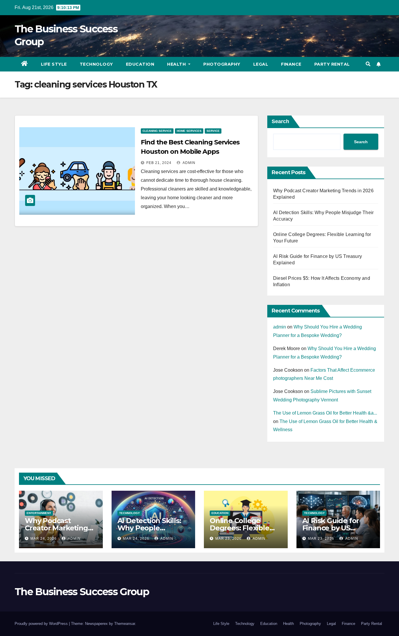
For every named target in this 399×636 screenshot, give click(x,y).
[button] (368, 64)
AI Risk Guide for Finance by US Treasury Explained (335, 527)
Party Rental (332, 64)
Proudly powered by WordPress (42, 623)
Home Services (189, 130)
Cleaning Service (157, 130)
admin (188, 163)
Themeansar (124, 623)
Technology (96, 64)
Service (213, 130)
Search (280, 121)
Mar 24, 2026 (43, 539)
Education (140, 64)
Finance (291, 64)
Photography (221, 64)
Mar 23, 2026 (228, 539)
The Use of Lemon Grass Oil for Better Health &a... (325, 412)
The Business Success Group (82, 592)
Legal (260, 64)
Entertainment (39, 513)
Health (177, 64)
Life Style (54, 64)
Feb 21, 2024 (158, 163)
